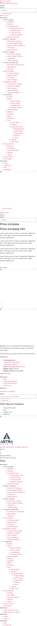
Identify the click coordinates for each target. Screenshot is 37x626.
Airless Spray (15, 122)
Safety (9, 116)
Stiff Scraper (18, 131)
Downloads (7, 169)
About (6, 163)
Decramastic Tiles (17, 28)
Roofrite (10, 146)
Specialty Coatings (10, 82)
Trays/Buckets (15, 105)
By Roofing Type (12, 26)
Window (17, 135)
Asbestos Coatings (13, 86)
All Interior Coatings (14, 54)
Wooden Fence (12, 75)
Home (6, 616)
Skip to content (5, 1)
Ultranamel (11, 47)
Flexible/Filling (19, 129)
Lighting (13, 139)
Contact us (7, 165)
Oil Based (10, 69)
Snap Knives (18, 133)
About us (7, 618)
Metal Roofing (15, 30)
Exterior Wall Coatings (14, 43)
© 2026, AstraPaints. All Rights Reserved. (14, 447)
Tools (9, 120)
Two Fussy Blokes (13, 150)
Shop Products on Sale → (12, 612)
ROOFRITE (10, 22)
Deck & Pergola (12, 80)
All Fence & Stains (13, 73)
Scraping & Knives (17, 127)
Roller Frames (15, 103)
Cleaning (10, 118)
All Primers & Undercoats (15, 65)
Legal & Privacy (5, 373)
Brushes (9, 97)
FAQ (5, 167)
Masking (10, 112)
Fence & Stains (12, 50)
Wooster (10, 152)
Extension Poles (16, 107)
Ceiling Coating (12, 60)
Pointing (10, 24)
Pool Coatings (12, 88)
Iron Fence (10, 77)
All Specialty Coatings (14, 84)
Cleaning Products (13, 92)
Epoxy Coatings (12, 90)
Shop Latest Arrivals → (11, 610)
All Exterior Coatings (14, 41)
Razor (16, 137)
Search (2, 5)
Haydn (9, 154)
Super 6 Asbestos (17, 35)
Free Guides (8, 159)
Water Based (11, 67)
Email (2, 393)
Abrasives (10, 114)
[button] (18, 18)
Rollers (9, 99)
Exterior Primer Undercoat (16, 45)
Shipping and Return (10, 381)
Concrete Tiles (16, 33)
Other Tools (15, 142)
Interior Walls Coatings (15, 56)
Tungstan (14, 124)
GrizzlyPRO (11, 148)
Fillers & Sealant (12, 110)
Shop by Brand (9, 144)
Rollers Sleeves (16, 101)
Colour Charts (8, 157)
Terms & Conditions (10, 383)
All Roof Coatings (13, 37)
